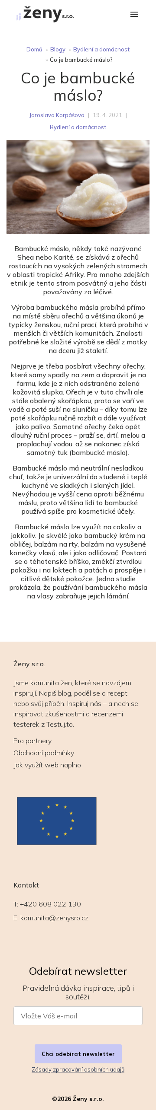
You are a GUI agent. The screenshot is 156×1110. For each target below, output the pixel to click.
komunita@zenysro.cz (54, 917)
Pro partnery (32, 740)
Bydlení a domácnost (101, 49)
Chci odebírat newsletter (78, 1053)
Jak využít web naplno (47, 764)
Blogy (57, 49)
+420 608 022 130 (50, 904)
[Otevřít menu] (134, 15)
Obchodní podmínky (43, 752)
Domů (34, 49)
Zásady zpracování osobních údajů (78, 1069)
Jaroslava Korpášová (56, 114)
